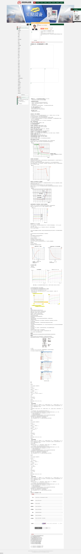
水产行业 (19, 91)
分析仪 (19, 70)
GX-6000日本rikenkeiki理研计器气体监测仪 (36, 543)
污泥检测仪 (19, 30)
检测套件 (19, 81)
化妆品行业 (19, 87)
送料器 (19, 51)
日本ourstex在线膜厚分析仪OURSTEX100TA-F (36, 537)
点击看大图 (35, 40)
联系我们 (61, 2)
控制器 (19, 79)
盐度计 (19, 33)
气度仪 (19, 67)
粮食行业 (19, 88)
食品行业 (19, 90)
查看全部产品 (23, 94)
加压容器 (19, 76)
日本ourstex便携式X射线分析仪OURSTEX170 (36, 540)
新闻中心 (45, 2)
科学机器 (19, 75)
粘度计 (19, 72)
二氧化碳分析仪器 (20, 78)
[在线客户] (72, 9)
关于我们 (38, 2)
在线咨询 (57, 2)
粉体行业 (19, 85)
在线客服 (76, 11)
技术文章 (53, 2)
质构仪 (19, 64)
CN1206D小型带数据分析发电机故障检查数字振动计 (37, 535)
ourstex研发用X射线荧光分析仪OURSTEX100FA (36, 538)
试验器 (19, 66)
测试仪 (19, 69)
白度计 (19, 61)
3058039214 (20, 103)
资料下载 (49, 2)
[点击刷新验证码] (44, 523)
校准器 (19, 63)
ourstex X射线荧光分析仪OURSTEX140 (35, 536)
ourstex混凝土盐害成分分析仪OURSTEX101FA (36, 539)
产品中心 (41, 2)
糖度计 (19, 36)
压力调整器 (19, 45)
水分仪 (19, 60)
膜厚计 (19, 54)
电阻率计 (19, 48)
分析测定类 (19, 82)
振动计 (19, 42)
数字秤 (19, 57)
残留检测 (19, 84)
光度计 (19, 73)
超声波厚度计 (19, 39)
